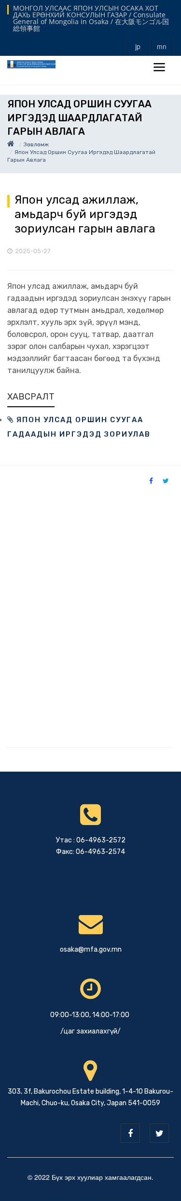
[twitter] (159, 1133)
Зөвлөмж (36, 144)
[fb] (130, 1133)
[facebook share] (151, 480)
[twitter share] (166, 480)
